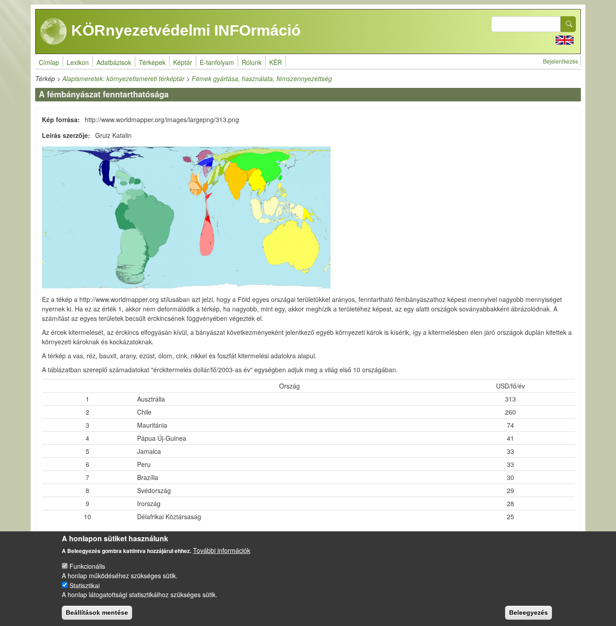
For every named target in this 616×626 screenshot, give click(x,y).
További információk (221, 550)
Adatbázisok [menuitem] (114, 62)
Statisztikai (84, 584)
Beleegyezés (528, 612)
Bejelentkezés (560, 61)
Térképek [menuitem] (152, 62)
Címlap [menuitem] (49, 62)
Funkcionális (87, 566)
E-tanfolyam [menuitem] (217, 62)
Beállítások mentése (97, 612)
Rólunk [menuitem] (252, 62)
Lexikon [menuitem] (78, 62)
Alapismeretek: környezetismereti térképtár (123, 78)
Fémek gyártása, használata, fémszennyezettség (262, 78)
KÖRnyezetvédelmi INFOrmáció (184, 30)
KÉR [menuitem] (275, 62)
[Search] (568, 24)
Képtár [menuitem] (182, 62)
